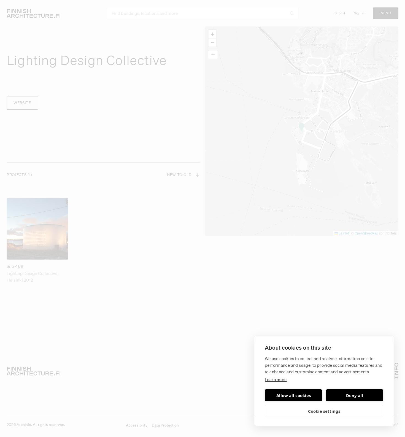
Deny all (354, 395)
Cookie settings (324, 411)
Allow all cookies (293, 395)
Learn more (276, 379)
